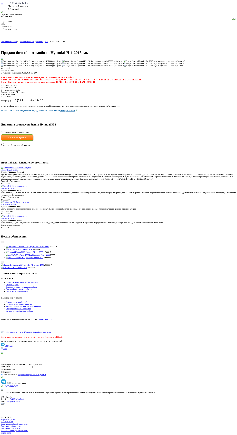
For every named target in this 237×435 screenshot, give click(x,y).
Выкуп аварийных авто (11, 426)
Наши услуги (112, 36)
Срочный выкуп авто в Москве (19, 289)
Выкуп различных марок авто (18, 309)
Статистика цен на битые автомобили (22, 282)
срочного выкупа (45, 319)
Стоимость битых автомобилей (19, 304)
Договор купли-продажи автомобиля (21, 287)
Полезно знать (7, 422)
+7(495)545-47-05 (18, 2)
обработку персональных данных (32, 375)
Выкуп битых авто (21, 36)
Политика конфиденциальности (14, 431)
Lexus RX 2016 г (8, 188)
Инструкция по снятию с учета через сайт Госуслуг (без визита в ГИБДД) (32, 337)
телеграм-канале (67, 111)
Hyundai (39, 42)
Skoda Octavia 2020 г (9, 170)
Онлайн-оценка (149, 36)
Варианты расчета (8, 419)
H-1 (46, 42)
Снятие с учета (12, 285)
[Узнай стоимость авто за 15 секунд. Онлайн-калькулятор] (26, 332)
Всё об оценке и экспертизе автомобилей (23, 306)
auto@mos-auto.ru (14, 401)
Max (5, 349)
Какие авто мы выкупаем (68, 36)
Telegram (8, 346)
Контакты (224, 36)
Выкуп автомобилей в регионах (14, 424)
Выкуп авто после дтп (10, 428)
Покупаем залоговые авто (17, 291)
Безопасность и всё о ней (16, 302)
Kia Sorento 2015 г (8, 204)
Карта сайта (6, 433)
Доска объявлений (190, 36)
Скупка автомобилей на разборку (20, 311)
